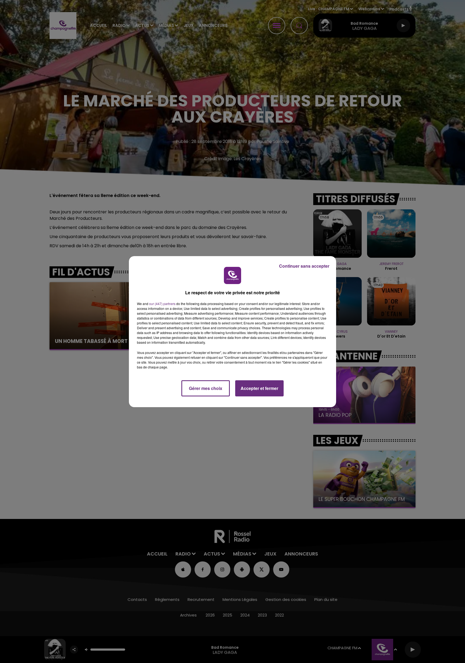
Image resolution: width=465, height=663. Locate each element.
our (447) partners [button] (162, 303)
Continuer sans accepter (304, 266)
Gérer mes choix (205, 388)
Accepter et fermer (259, 388)
